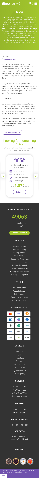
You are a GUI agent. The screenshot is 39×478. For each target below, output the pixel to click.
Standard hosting (19, 246)
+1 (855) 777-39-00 (19, 436)
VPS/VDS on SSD (19, 390)
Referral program (19, 409)
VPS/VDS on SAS (19, 387)
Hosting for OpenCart (19, 268)
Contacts (19, 361)
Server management (19, 297)
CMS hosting (19, 256)
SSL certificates (19, 288)
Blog (19, 355)
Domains (19, 450)
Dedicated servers (19, 396)
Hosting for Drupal (19, 265)
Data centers (19, 364)
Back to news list (11, 132)
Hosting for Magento (19, 275)
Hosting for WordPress (20, 259)
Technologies (19, 367)
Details (18, 192)
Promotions (19, 358)
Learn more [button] (23, 472)
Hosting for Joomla (19, 262)
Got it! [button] (3, 476)
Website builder (19, 291)
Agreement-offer (19, 370)
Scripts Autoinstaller (19, 300)
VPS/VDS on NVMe (19, 393)
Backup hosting (19, 253)
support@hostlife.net (19, 439)
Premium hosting (19, 249)
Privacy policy (19, 374)
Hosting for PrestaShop (19, 271)
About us (19, 352)
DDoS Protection (19, 294)
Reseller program (19, 412)
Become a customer (19, 233)
